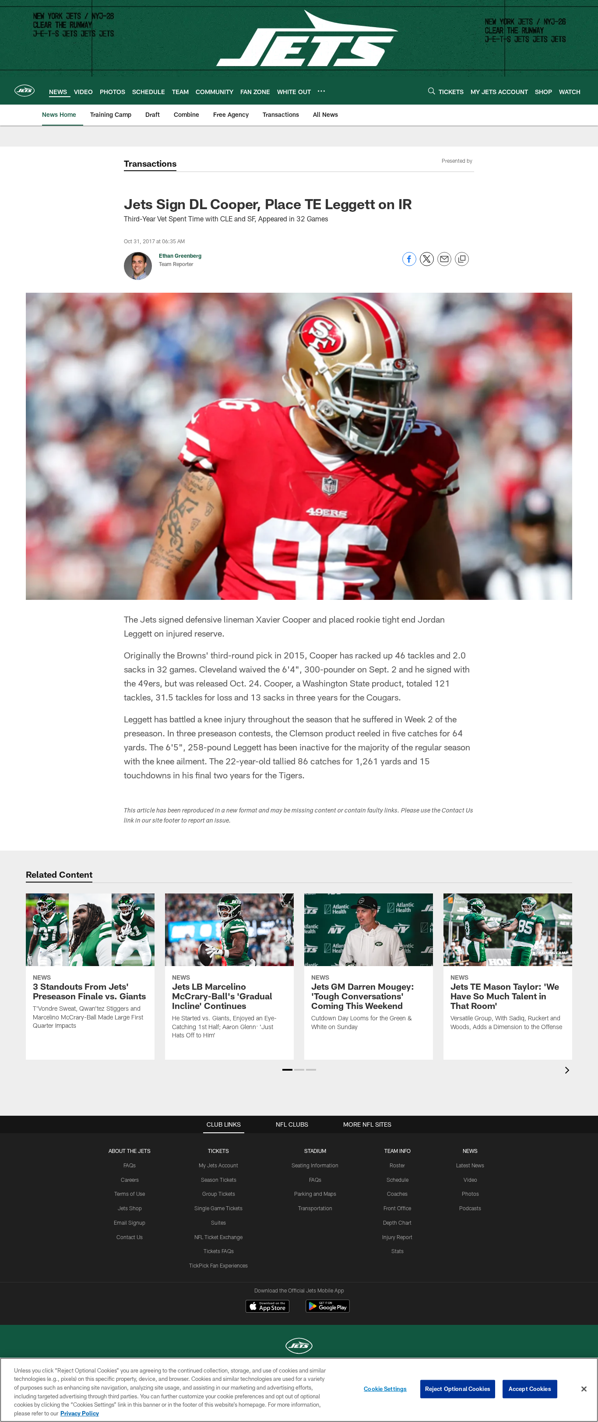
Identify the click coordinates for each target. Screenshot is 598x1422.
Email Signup (129, 1222)
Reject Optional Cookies (457, 1388)
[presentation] (568, 1071)
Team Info (397, 1151)
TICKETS (218, 1151)
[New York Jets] (299, 1347)
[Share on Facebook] (409, 263)
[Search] (431, 91)
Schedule (397, 1180)
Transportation (315, 1208)
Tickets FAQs (219, 1251)
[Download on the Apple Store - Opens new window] (267, 1307)
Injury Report (397, 1237)
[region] (299, 1390)
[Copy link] (462, 259)
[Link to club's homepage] (24, 90)
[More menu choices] (321, 91)
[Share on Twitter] (427, 263)
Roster (397, 1165)
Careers (130, 1180)
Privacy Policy (79, 1412)
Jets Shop (130, 1208)
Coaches (397, 1194)
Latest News (470, 1165)
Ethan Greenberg (180, 255)
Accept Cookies (530, 1388)
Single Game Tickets (218, 1208)
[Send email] (444, 263)
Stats (397, 1251)
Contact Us (129, 1237)
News (470, 1151)
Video (470, 1180)
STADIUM (315, 1151)
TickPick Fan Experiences (218, 1265)
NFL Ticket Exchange (218, 1237)
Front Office (397, 1208)
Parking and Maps (315, 1194)
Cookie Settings (385, 1388)
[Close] (584, 1389)
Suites (218, 1222)
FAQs (129, 1165)
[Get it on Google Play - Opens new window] (327, 1310)
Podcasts (470, 1208)
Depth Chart (397, 1222)
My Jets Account (218, 1165)
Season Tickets (218, 1180)
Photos (470, 1194)
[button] (287, 1070)
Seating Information (315, 1165)
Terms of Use (129, 1194)
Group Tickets (218, 1194)
